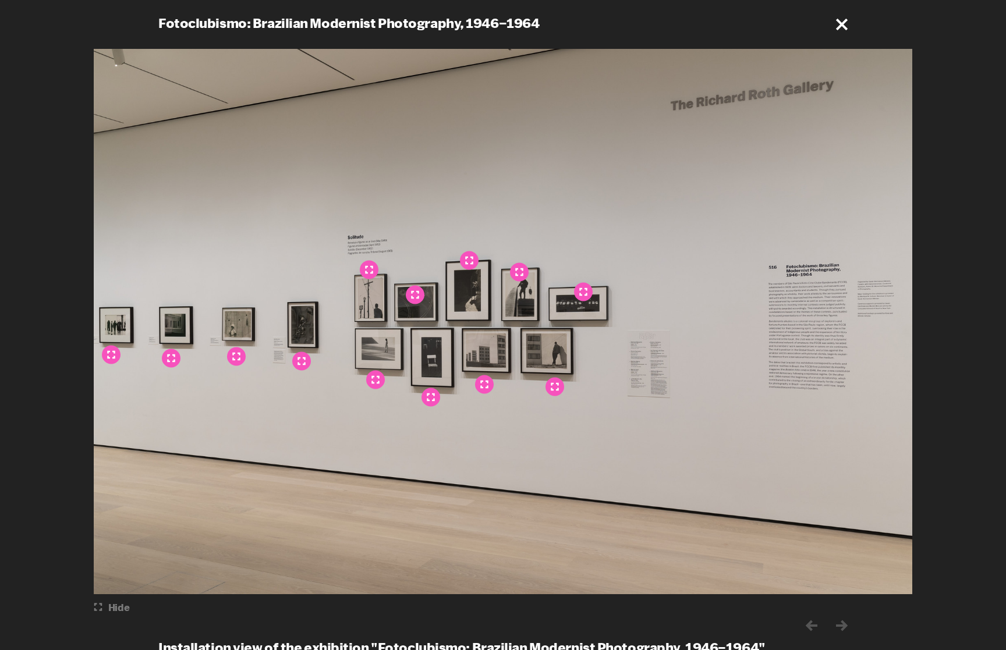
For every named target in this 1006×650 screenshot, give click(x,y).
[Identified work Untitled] (519, 272)
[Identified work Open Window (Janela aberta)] (171, 358)
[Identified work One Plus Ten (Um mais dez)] (583, 292)
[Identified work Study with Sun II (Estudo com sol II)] (469, 260)
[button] (841, 24)
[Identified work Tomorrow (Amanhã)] (375, 379)
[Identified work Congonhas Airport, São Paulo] (111, 354)
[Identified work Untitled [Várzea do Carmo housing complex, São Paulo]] (555, 386)
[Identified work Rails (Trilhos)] (415, 294)
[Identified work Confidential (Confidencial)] (431, 397)
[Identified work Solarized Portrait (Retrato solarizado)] (302, 361)
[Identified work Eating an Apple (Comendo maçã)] (236, 356)
